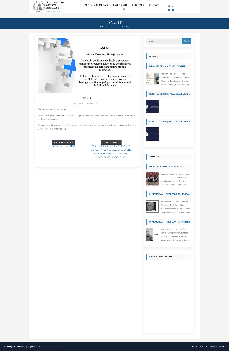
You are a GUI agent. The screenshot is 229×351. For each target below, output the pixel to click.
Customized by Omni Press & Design (207, 346)
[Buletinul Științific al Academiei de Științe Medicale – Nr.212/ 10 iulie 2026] (152, 107)
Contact (154, 5)
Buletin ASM (120, 5)
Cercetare (138, 5)
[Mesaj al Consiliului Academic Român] (152, 179)
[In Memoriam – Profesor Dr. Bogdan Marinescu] (152, 207)
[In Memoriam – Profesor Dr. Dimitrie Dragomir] (152, 235)
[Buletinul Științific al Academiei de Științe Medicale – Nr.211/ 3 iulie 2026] (152, 134)
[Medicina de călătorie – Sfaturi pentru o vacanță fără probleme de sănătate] (152, 79)
